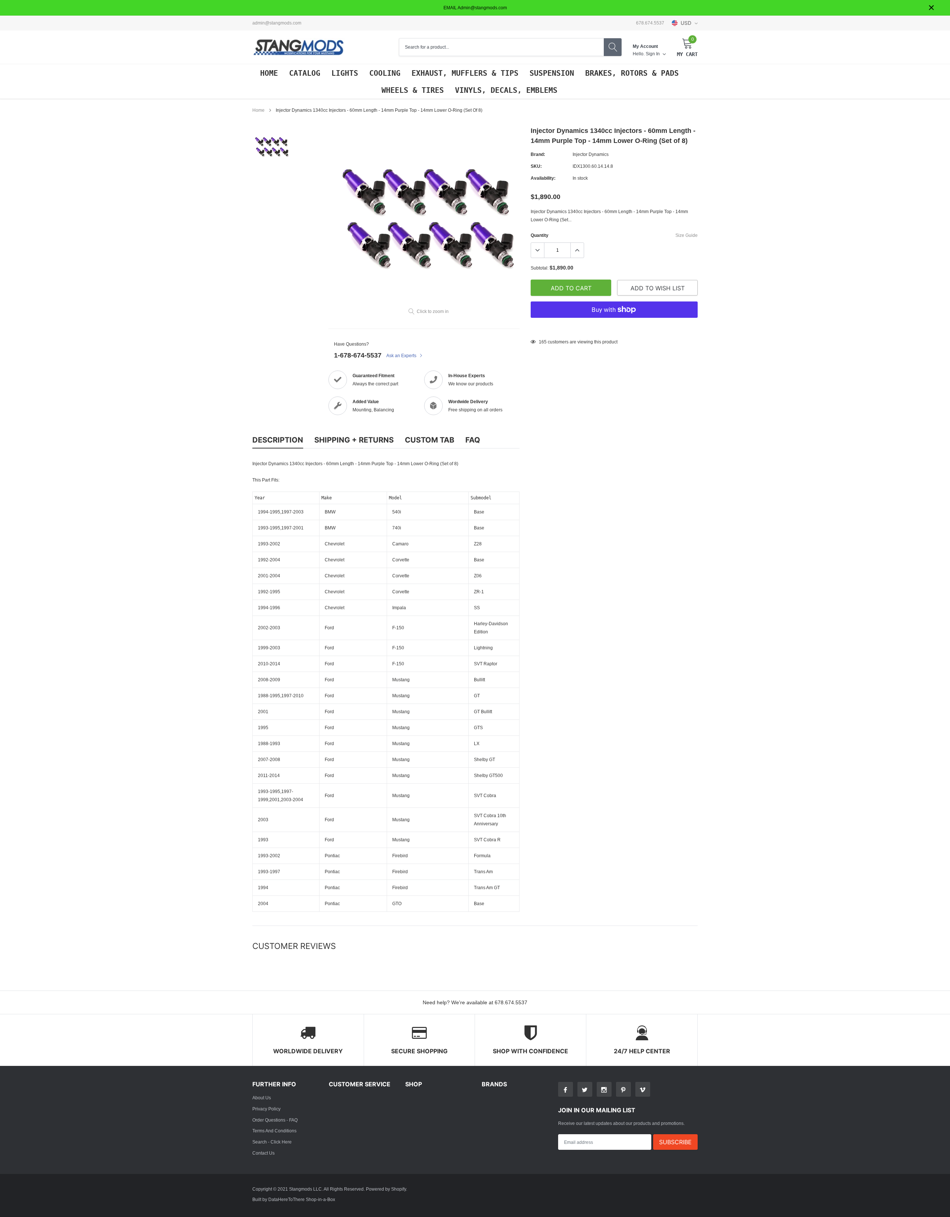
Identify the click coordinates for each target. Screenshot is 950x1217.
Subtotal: (539, 268)
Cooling (384, 73)
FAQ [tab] (472, 439)
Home (269, 73)
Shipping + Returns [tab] (354, 439)
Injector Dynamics (591, 154)
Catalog (304, 73)
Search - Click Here (272, 1142)
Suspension (552, 73)
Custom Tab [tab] (429, 439)
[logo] (298, 47)
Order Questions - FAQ (275, 1120)
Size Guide (686, 235)
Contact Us (263, 1153)
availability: (543, 178)
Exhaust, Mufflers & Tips (465, 73)
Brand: (538, 154)
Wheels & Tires (412, 90)
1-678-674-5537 (357, 355)
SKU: (536, 166)
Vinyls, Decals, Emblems (506, 90)
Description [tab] (277, 439)
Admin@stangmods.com (276, 23)
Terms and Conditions (274, 1130)
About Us (261, 1097)
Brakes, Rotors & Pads (632, 73)
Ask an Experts (401, 355)
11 (541, 342)
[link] (271, 146)
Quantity (539, 235)
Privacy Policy (266, 1109)
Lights (344, 73)
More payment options (614, 328)
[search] (613, 47)
